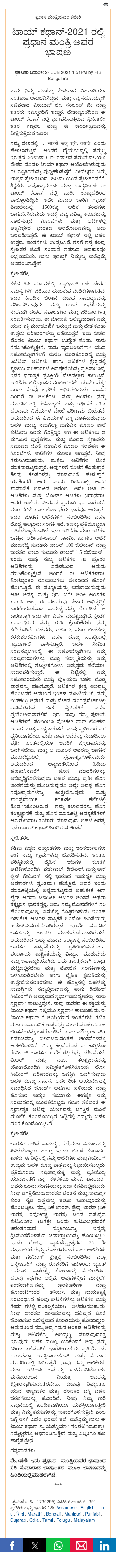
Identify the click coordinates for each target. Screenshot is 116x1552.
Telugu (64, 1520)
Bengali (54, 1514)
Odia (34, 1520)
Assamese (67, 1507)
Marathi (36, 1514)
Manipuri (73, 1514)
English (88, 1507)
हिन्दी (20, 1514)
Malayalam (84, 1520)
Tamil (48, 1520)
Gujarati (18, 1520)
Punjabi (93, 1514)
